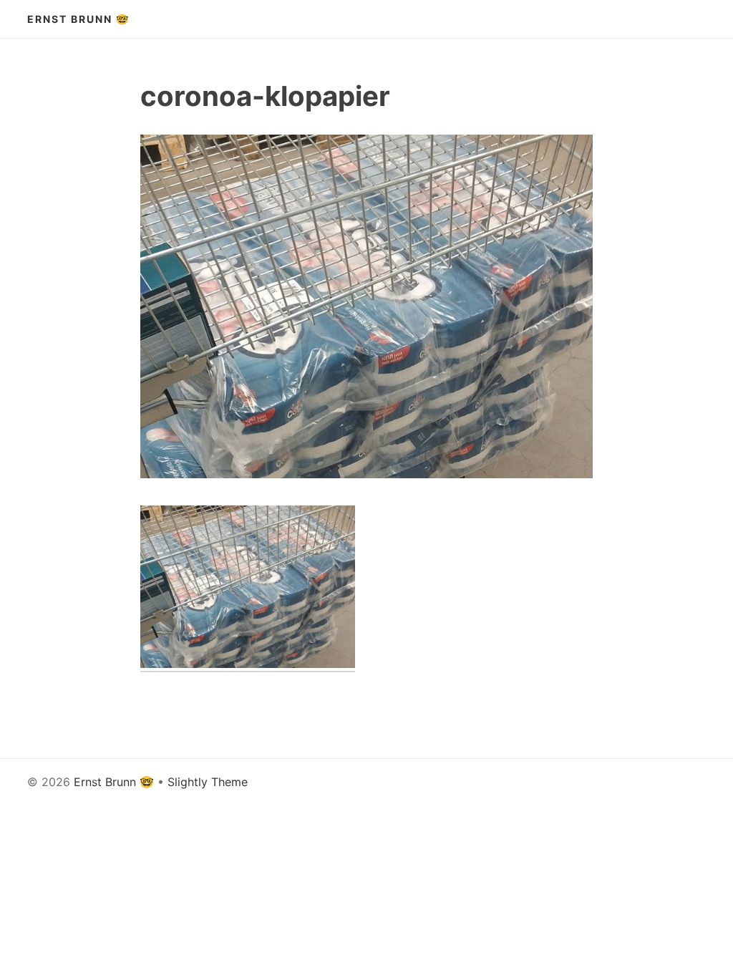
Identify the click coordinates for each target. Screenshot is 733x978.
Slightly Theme (208, 782)
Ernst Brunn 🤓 (78, 19)
